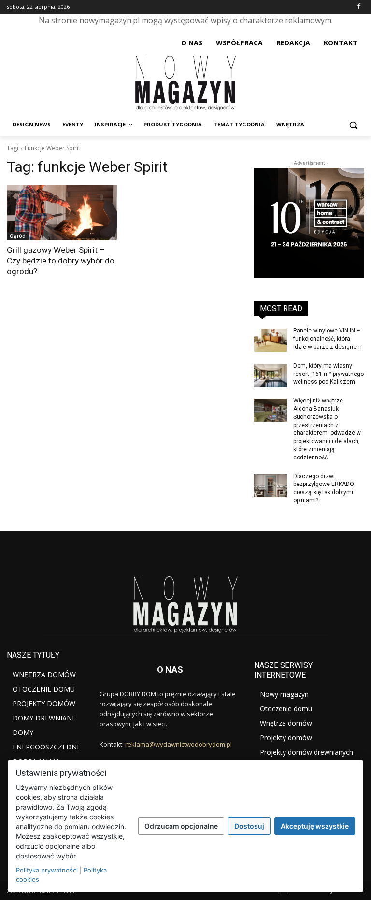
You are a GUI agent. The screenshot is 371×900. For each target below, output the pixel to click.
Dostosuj (249, 826)
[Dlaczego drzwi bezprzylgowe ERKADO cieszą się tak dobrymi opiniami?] (270, 486)
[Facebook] (358, 7)
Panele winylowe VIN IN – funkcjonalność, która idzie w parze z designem (327, 338)
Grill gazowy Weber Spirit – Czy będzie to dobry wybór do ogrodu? (60, 260)
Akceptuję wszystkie (315, 826)
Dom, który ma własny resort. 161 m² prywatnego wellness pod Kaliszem (328, 374)
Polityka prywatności (47, 870)
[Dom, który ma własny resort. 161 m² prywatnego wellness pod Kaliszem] (270, 375)
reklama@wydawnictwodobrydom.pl (178, 744)
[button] (353, 124)
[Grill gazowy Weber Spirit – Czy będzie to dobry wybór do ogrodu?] (62, 212)
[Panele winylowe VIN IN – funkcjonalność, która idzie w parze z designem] (270, 340)
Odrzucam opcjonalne (181, 826)
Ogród (18, 236)
